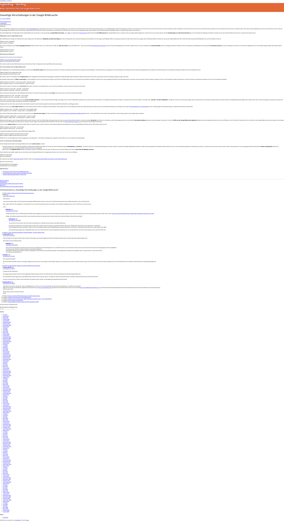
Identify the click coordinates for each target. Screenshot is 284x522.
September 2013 (7, 428)
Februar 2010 (6, 492)
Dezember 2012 (7, 442)
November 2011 (7, 461)
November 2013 (7, 425)
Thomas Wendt (7, 267)
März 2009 (5, 508)
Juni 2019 (5, 329)
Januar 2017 (6, 369)
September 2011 (7, 464)
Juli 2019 (5, 328)
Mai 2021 (5, 314)
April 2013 (5, 436)
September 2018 (7, 341)
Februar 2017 (6, 368)
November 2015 (7, 390)
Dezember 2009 (7, 495)
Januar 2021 (6, 316)
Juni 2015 (5, 397)
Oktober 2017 (6, 357)
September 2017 (7, 359)
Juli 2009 (5, 502)
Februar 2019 (6, 334)
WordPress (18, 520)
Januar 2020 (6, 320)
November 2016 (7, 372)
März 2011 (5, 473)
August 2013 (6, 430)
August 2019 (6, 326)
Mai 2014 (5, 417)
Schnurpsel (12, 219)
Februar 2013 (6, 439)
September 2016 (7, 375)
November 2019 (7, 322)
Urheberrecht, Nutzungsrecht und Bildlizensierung (16, 171)
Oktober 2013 (6, 427)
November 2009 (7, 497)
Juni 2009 (5, 504)
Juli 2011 (5, 467)
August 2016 (6, 377)
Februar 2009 (6, 510)
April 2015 (5, 400)
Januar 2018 (6, 353)
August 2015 (6, 394)
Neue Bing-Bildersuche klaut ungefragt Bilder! (11, 185)
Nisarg (27, 520)
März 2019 (5, 332)
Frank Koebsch (7, 282)
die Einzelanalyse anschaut (99, 45)
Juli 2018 (5, 344)
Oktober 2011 (6, 463)
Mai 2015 (5, 399)
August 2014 (6, 412)
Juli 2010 (5, 485)
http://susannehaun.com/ (45, 287)
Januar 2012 (6, 458)
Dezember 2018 (7, 337)
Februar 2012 (6, 457)
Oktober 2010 (6, 480)
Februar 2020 (6, 319)
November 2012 (7, 443)
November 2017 (7, 356)
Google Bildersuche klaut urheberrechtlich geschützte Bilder (23, 301)
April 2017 (5, 365)
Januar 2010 (6, 494)
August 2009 (6, 501)
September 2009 (7, 500)
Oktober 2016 (6, 374)
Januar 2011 (6, 476)
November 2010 (7, 479)
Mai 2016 (5, 381)
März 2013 (5, 437)
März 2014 (5, 420)
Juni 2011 (5, 468)
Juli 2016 (5, 378)
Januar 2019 (6, 335)
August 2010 (6, 483)
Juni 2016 (5, 380)
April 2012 (5, 454)
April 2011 (5, 471)
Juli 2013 (5, 431)
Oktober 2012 (6, 445)
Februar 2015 (6, 403)
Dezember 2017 (7, 354)
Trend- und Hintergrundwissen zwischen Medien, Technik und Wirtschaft (26, 232)
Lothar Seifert (7, 234)
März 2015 (5, 402)
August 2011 (6, 465)
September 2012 (7, 446)
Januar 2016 (6, 387)
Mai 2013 (5, 434)
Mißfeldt (8, 18)
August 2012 (6, 448)
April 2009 (5, 507)
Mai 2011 (5, 470)
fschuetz (5, 254)
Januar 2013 (6, 440)
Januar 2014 (6, 423)
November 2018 (7, 338)
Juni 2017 (5, 362)
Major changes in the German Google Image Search (21, 193)
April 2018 (5, 349)
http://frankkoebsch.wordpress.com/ (90, 287)
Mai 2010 (5, 488)
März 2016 (5, 384)
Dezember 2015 (7, 388)
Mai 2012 (5, 452)
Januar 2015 (6, 405)
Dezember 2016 (7, 371)
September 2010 (7, 482)
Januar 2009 (6, 511)
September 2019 (7, 325)
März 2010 (5, 491)
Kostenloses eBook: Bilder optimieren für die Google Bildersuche (50, 159)
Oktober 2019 (6, 323)
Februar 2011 (6, 474)
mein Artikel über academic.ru (72, 121)
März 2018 (5, 350)
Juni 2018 (5, 346)
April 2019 (5, 331)
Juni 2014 (5, 415)
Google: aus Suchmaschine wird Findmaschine (19, 297)
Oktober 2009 (6, 498)
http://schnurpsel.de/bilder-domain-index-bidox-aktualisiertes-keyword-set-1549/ (133, 213)
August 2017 (6, 360)
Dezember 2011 (7, 460)
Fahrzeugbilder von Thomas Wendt (139, 106)
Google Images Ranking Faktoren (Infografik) (14, 174)
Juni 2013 (5, 433)
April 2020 (5, 317)
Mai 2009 (5, 505)
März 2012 (5, 455)
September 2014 (7, 411)
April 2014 (5, 418)
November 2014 (7, 408)
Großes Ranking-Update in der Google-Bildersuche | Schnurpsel (24, 265)
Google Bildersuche (34, 28)
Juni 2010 (5, 486)
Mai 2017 (5, 363)
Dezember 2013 (7, 424)
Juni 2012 (5, 451)
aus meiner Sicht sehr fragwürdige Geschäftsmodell (71, 113)
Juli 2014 (5, 414)
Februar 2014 (6, 421)
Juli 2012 (5, 449)
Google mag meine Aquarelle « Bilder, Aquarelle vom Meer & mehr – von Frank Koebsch (30, 299)
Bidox (69, 33)
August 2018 (6, 343)
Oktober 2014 (6, 409)
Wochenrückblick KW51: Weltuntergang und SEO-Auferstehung (24, 296)
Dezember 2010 (7, 477)
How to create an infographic (15, 300)
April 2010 (5, 489)
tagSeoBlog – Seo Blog (6, 0)
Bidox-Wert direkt (18, 159)
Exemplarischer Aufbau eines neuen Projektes (11, 182)
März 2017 (5, 366)
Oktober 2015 (6, 391)
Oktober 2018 (6, 340)
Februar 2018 (6, 351)
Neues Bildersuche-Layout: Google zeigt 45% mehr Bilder (17, 173)
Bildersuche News (4, 180)
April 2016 (5, 383)
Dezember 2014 (7, 406)
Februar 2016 (6, 386)
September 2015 (7, 393)
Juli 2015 (5, 396)
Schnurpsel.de (83, 33)
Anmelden (5, 517)
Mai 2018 (5, 347)
